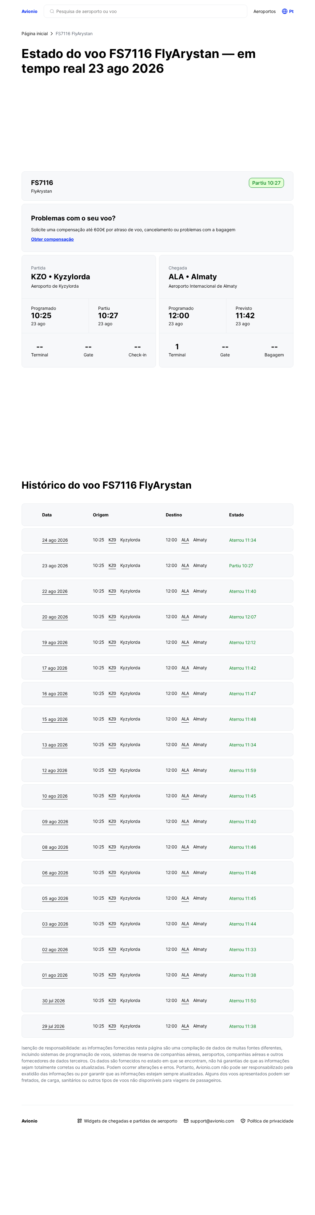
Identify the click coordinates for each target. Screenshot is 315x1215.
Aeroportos (264, 11)
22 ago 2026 (55, 591)
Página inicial (35, 33)
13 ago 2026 (55, 744)
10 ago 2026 (55, 795)
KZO (112, 539)
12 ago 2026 (54, 770)
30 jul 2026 (53, 1000)
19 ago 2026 (55, 642)
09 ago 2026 (55, 821)
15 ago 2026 (55, 719)
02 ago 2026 (55, 949)
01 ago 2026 (55, 975)
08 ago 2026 (55, 847)
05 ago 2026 (55, 898)
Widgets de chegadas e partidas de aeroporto (130, 1120)
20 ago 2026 (55, 616)
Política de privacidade (270, 1120)
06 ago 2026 (55, 872)
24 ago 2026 (55, 540)
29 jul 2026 (53, 1026)
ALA (185, 539)
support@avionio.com (212, 1120)
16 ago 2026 (55, 693)
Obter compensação (52, 239)
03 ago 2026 (55, 923)
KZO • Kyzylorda (60, 277)
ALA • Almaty (193, 277)
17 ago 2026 (54, 668)
